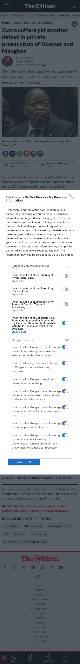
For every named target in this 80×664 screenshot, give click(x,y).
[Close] (72, 197)
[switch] (65, 276)
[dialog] (40, 332)
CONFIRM (24, 461)
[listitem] (40, 267)
